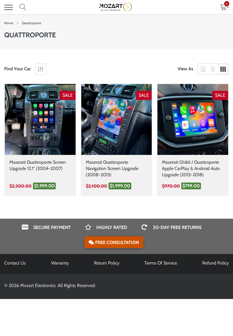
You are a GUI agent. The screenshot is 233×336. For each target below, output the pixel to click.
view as (185, 68)
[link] (40, 119)
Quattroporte (31, 23)
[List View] (203, 69)
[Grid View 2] (213, 69)
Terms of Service (160, 263)
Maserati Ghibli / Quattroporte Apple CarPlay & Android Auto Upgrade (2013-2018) (191, 168)
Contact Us (15, 263)
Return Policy (106, 263)
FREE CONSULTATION (117, 242)
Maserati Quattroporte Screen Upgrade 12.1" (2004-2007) (37, 165)
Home (8, 23)
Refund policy (215, 263)
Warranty (60, 263)
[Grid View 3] (223, 69)
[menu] (8, 7)
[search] (23, 7)
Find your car (17, 68)
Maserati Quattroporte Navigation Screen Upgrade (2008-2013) (112, 168)
